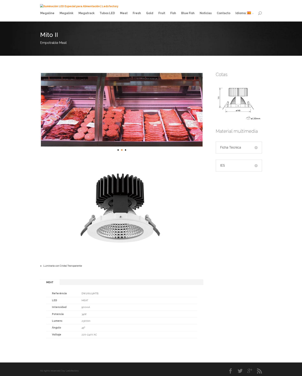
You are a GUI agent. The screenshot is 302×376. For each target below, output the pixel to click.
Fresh (137, 13)
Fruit (161, 13)
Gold (149, 13)
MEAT (49, 282)
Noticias (206, 13)
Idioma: (241, 13)
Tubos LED (107, 13)
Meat (124, 13)
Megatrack (86, 13)
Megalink (66, 13)
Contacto (223, 13)
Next (207, 111)
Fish (173, 13)
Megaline (47, 13)
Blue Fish (188, 13)
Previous (36, 111)
